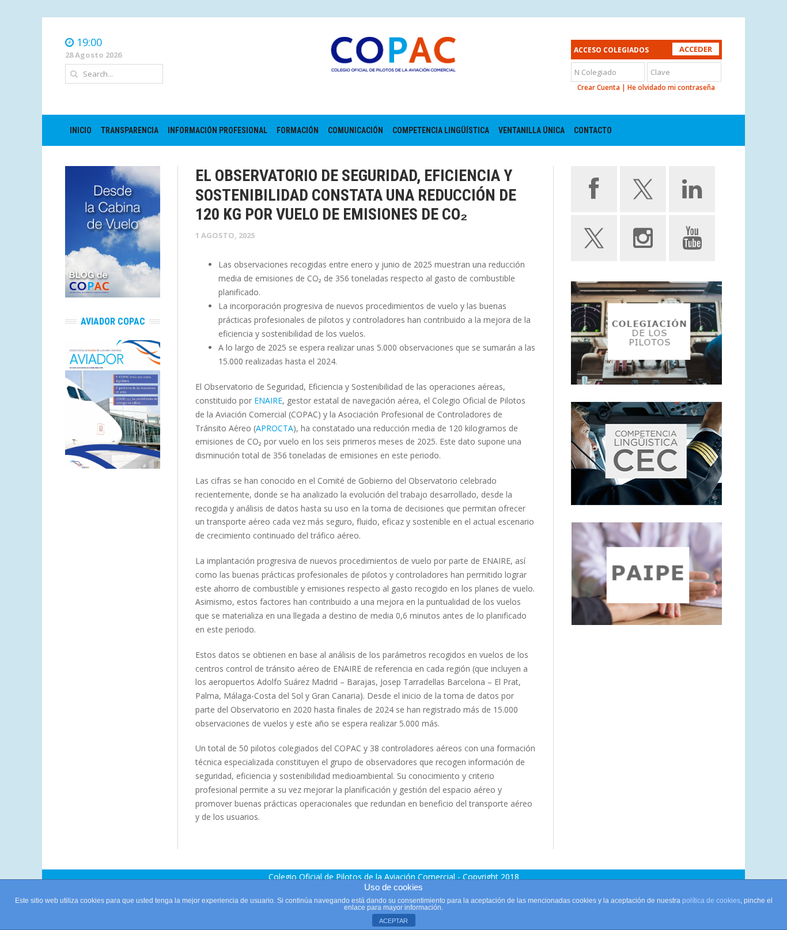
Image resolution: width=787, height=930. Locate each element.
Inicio (81, 130)
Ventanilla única (531, 130)
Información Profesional (217, 130)
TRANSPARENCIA (129, 130)
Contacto (593, 130)
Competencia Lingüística (440, 130)
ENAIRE (268, 400)
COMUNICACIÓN (355, 130)
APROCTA (274, 428)
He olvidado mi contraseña (671, 87)
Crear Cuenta (598, 87)
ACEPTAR (393, 920)
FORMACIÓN (298, 130)
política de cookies (711, 901)
